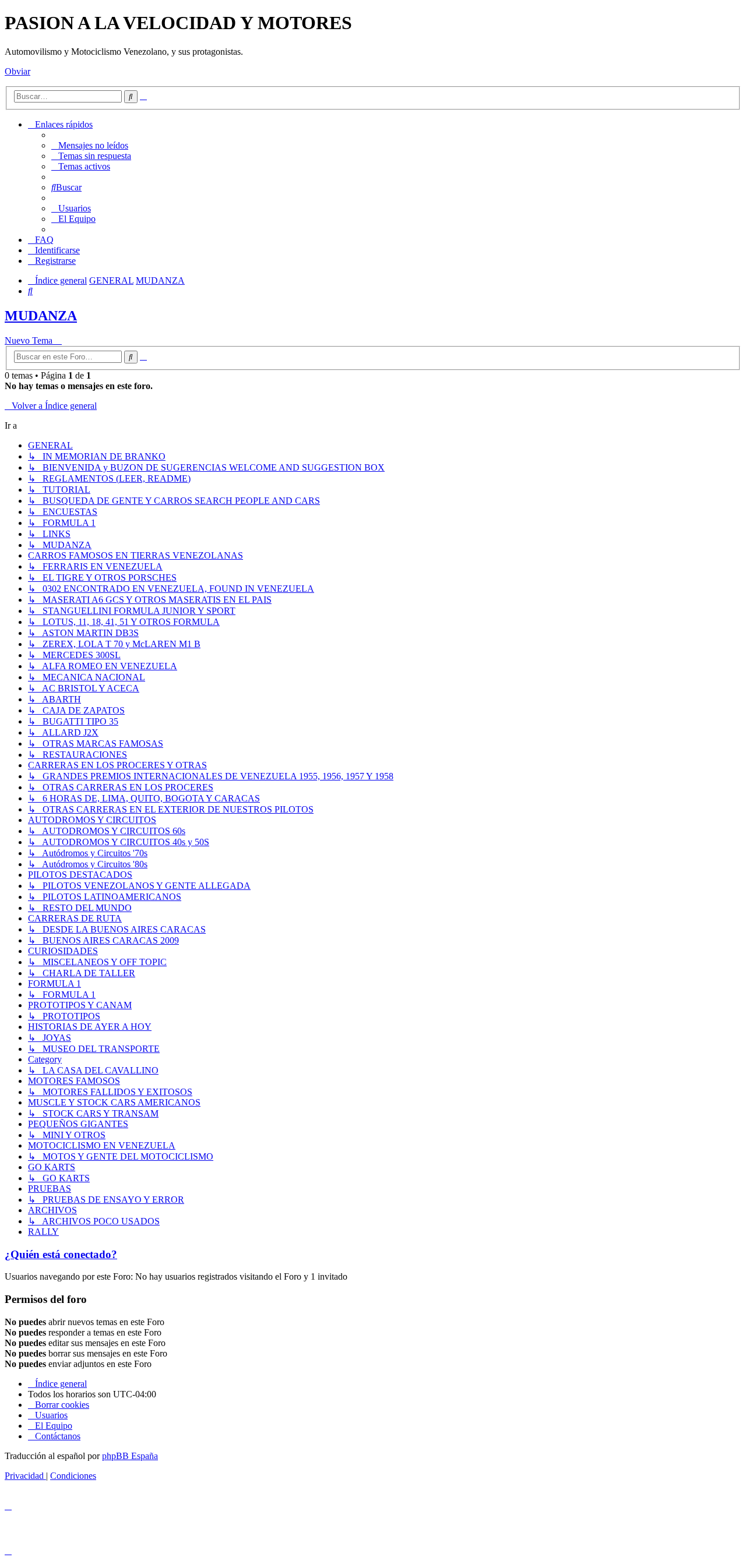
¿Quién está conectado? (61, 1254)
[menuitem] (89, 145)
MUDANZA (41, 315)
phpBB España (130, 1456)
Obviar (17, 71)
